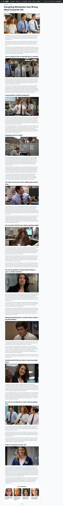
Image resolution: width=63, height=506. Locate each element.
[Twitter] (47, 1)
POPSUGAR (16, 437)
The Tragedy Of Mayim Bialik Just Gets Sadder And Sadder (9, 498)
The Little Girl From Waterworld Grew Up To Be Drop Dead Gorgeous (17, 498)
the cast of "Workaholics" (12, 472)
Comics (33, 1)
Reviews (38, 1)
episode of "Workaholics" (17, 247)
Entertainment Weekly (15, 259)
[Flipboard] (50, 1)
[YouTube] (45, 1)
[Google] (52, 1)
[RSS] (54, 1)
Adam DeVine (12, 47)
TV (20, 1)
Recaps (29, 1)
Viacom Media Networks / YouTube (34, 76)
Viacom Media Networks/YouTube (34, 291)
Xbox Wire (16, 125)
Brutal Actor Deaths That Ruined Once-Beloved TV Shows (25, 498)
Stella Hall (7, 11)
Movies (17, 1)
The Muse (35, 172)
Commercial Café (8, 165)
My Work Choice (22, 468)
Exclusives (13, 1)
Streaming (25, 1)
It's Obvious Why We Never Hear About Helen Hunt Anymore (34, 498)
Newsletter (59, 1)
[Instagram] (49, 1)
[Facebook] (44, 1)
